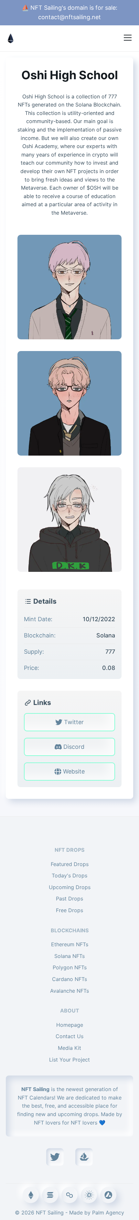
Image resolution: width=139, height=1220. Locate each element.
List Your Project (69, 1059)
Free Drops (69, 910)
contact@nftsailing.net (69, 17)
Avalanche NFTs (69, 990)
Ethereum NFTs (69, 944)
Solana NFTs (69, 956)
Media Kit (69, 1048)
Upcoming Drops (70, 887)
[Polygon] (69, 1195)
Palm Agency (108, 1212)
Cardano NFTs (69, 979)
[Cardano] (89, 1195)
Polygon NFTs (70, 967)
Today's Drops (69, 875)
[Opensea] (84, 1157)
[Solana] (50, 1195)
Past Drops (69, 898)
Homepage (69, 1025)
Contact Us (69, 1036)
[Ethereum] (31, 1195)
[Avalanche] (108, 1195)
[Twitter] (55, 1157)
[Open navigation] (127, 37)
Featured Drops (70, 864)
